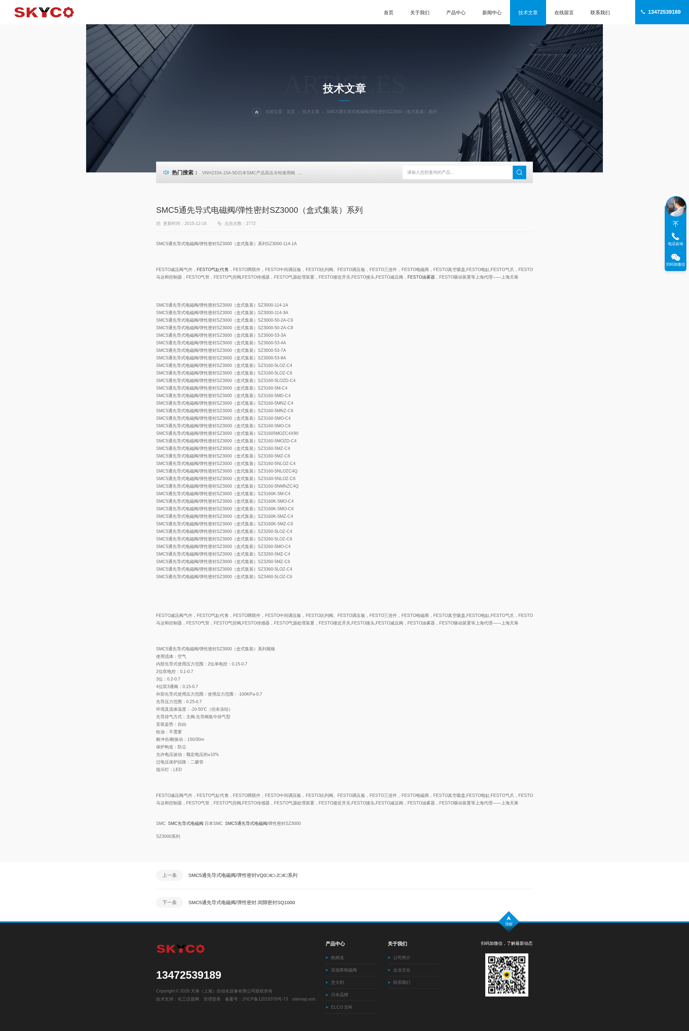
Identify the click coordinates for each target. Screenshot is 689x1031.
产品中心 (456, 12)
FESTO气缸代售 (213, 269)
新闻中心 (492, 12)
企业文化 (401, 970)
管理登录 (212, 999)
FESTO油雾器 (421, 277)
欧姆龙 (337, 957)
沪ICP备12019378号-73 (265, 999)
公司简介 (401, 957)
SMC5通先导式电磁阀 (246, 823)
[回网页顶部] (675, 224)
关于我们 (420, 12)
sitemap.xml (303, 999)
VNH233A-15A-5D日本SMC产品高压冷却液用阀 (248, 173)
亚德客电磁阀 (344, 970)
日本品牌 (339, 994)
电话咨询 (675, 244)
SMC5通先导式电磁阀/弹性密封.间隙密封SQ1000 (241, 902)
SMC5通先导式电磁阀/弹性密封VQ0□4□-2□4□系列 (242, 875)
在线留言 (564, 12)
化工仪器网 (188, 999)
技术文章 (528, 12)
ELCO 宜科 (342, 1007)
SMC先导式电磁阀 (185, 823)
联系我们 (600, 12)
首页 (388, 12)
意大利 (337, 982)
